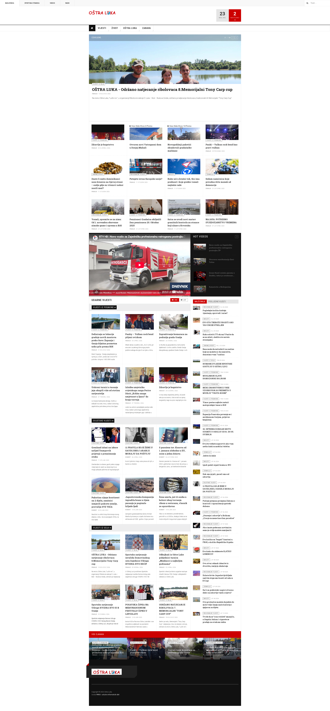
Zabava (146, 28)
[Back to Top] (2, 708)
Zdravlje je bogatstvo (103, 144)
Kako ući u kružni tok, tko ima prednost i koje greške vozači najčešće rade (184, 181)
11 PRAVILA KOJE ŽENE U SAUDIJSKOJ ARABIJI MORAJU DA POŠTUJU (139, 450)
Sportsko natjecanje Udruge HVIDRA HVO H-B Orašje (105, 607)
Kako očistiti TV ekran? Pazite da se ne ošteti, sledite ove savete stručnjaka (218, 337)
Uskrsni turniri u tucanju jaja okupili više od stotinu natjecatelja (106, 390)
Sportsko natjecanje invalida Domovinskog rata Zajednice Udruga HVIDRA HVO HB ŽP (161, 92)
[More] (236, 236)
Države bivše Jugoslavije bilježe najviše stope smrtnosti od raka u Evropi (218, 578)
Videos (52, 3)
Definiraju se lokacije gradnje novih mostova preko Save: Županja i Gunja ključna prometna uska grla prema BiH (104, 340)
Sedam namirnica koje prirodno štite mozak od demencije (218, 181)
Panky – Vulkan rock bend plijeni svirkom (144, 651)
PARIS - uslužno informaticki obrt (107, 695)
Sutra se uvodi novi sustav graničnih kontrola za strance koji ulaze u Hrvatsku (183, 222)
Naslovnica (9, 3)
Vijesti (102, 28)
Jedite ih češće (209, 455)
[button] (232, 37)
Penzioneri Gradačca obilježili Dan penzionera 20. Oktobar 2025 (145, 222)
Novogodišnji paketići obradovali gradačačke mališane (180, 147)
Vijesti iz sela (101, 528)
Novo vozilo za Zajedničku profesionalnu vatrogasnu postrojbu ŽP (220, 247)
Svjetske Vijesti (102, 420)
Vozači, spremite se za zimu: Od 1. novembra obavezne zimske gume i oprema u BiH (107, 222)
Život (115, 28)
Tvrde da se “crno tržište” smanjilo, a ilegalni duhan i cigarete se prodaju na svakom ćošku (218, 619)
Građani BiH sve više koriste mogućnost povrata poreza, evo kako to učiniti (222, 650)
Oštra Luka (130, 28)
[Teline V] (102, 12)
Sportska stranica (31, 3)
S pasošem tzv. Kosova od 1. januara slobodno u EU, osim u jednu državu (172, 450)
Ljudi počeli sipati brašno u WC (217, 465)
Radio (67, 3)
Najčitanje (200, 301)
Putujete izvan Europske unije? (146, 178)
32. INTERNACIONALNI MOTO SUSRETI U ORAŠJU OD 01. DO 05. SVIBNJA (218, 432)
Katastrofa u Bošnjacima (220, 287)
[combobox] (317, 3)
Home (92, 28)
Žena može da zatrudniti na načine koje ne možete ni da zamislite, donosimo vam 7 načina (218, 352)
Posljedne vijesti (217, 301)
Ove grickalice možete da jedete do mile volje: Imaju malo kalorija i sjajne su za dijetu (218, 605)
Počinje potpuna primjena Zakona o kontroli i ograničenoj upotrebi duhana (219, 503)
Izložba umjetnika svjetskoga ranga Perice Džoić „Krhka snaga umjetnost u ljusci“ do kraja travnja (138, 393)
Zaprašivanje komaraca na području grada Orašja (181, 651)
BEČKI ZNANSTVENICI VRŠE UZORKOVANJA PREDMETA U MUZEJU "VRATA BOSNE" (217, 390)
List (184, 300)
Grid (175, 300)
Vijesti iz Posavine (103, 307)
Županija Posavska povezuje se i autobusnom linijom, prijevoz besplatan (217, 417)
